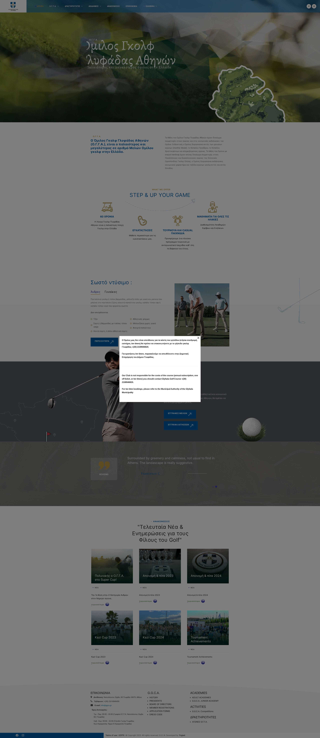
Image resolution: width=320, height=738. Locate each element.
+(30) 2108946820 (140, 347)
